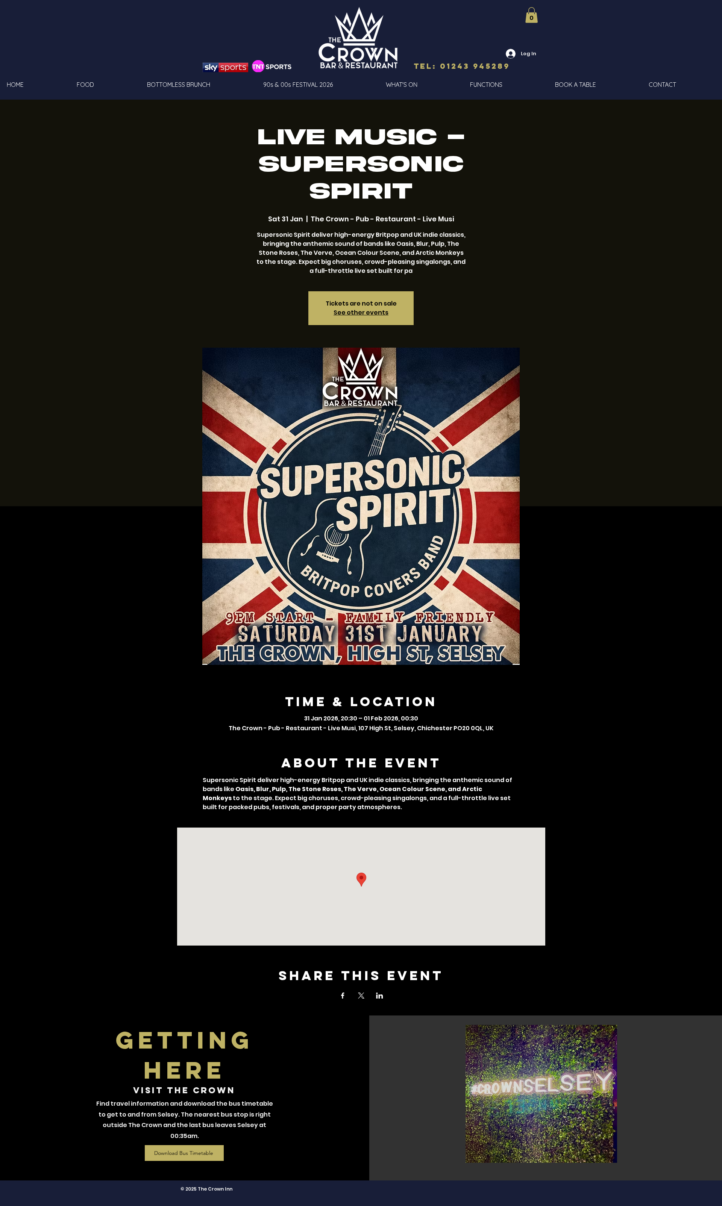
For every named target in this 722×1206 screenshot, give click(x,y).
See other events (361, 312)
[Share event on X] (361, 996)
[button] (531, 15)
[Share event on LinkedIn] (379, 996)
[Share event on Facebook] (342, 996)
